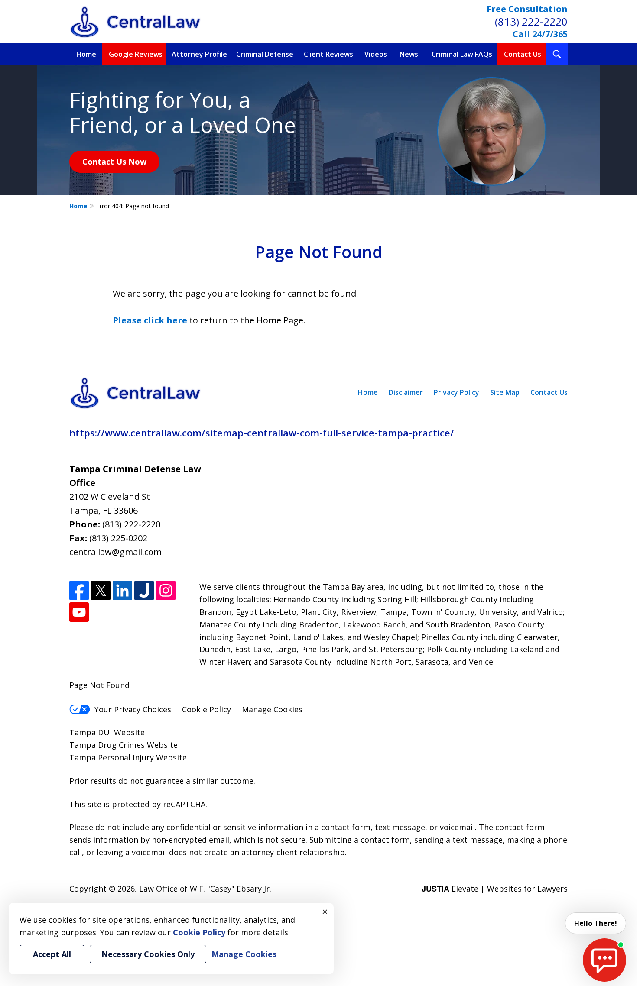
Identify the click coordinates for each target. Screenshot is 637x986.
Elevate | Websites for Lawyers (495, 888)
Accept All (52, 954)
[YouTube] (79, 612)
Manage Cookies (272, 709)
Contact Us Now (114, 161)
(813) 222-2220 (531, 21)
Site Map (505, 392)
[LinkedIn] (122, 590)
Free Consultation (527, 9)
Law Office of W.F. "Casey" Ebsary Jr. (205, 888)
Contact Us (522, 54)
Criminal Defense (264, 54)
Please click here (150, 320)
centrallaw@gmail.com (115, 552)
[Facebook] (79, 590)
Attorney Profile (199, 54)
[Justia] (144, 590)
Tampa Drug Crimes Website (123, 745)
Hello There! (595, 923)
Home (86, 54)
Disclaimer (406, 392)
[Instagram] (166, 590)
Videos (375, 54)
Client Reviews (328, 54)
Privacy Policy (456, 392)
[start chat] (604, 960)
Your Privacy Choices (132, 709)
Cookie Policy (206, 709)
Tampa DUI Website (107, 732)
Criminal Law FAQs (462, 54)
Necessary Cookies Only (148, 954)
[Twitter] (100, 590)
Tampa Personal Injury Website (128, 757)
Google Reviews (135, 54)
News (409, 54)
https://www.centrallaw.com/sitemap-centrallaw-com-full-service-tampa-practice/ (261, 432)
